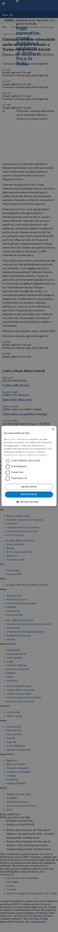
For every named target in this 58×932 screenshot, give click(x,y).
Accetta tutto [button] (29, 494)
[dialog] (29, 466)
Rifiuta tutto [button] (29, 486)
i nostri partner (19, 439)
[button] (29, 502)
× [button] (53, 429)
